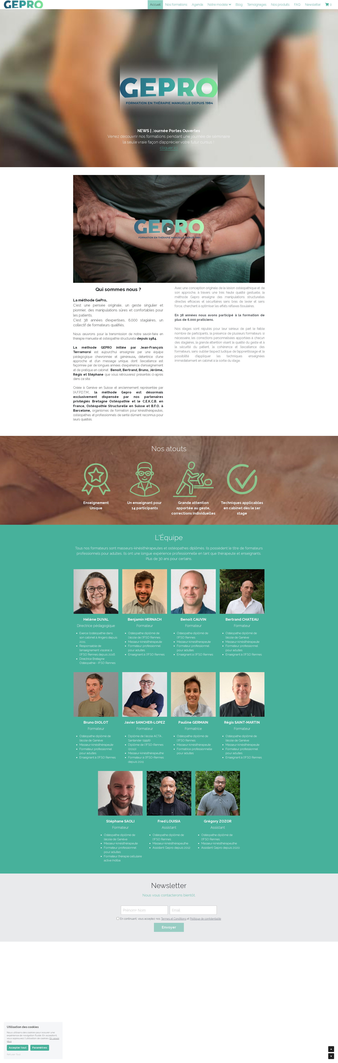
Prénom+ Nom (134, 910)
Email (176, 910)
